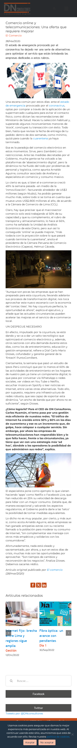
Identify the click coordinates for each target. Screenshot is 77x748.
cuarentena (40, 138)
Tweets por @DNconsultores (24, 713)
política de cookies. (58, 736)
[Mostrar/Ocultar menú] (67, 8)
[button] (8, 633)
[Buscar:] (38, 680)
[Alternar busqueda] (54, 8)
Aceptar (30, 742)
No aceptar (47, 742)
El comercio (55, 569)
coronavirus (56, 105)
